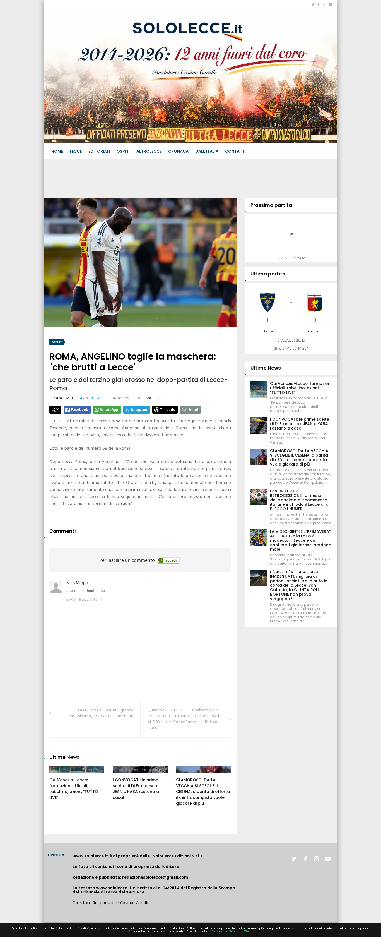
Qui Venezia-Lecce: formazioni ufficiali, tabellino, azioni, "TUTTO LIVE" (73, 788)
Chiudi (249, 931)
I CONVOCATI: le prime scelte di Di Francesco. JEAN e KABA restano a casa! (136, 788)
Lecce (76, 151)
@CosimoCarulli (94, 398)
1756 (186, 775)
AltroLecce (148, 151)
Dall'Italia (206, 151)
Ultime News (265, 368)
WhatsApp (109, 409)
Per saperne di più (224, 931)
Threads (167, 409)
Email (193, 409)
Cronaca (178, 151)
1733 (60, 775)
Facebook (79, 409)
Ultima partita (268, 273)
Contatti (235, 151)
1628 (123, 775)
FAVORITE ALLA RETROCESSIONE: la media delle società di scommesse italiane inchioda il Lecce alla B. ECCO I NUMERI (299, 500)
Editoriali (99, 151)
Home (57, 151)
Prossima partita (271, 205)
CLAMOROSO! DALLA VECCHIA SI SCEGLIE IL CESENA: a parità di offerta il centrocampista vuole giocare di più (203, 791)
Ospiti (123, 151)
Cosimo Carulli (63, 398)
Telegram (138, 409)
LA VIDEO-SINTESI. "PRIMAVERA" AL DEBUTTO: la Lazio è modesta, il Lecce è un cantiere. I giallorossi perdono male (300, 540)
